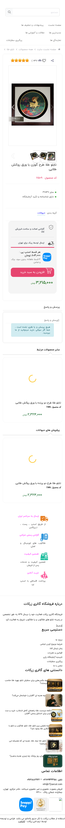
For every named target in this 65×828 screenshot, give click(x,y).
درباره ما (59, 639)
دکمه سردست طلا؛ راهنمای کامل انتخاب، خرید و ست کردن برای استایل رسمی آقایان (28, 712)
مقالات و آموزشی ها (34, 32)
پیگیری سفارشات (14, 40)
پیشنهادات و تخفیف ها (32, 25)
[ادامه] (59, 626)
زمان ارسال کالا (56, 648)
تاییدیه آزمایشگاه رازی (52, 657)
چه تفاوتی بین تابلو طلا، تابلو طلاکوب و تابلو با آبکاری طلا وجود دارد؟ (29, 727)
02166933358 (50, 779)
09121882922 (33, 779)
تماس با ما (57, 665)
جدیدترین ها (55, 32)
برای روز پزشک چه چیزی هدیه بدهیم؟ (26, 756)
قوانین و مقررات (55, 652)
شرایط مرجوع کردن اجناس (51, 644)
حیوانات (41, 213)
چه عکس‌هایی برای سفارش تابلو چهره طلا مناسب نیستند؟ (26, 682)
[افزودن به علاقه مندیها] (44, 61)
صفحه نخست (54, 25)
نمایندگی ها (55, 40)
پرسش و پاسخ (52, 307)
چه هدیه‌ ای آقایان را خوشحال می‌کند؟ (28, 695)
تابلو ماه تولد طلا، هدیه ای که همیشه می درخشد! (27, 742)
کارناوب (21, 821)
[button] (12, 107)
